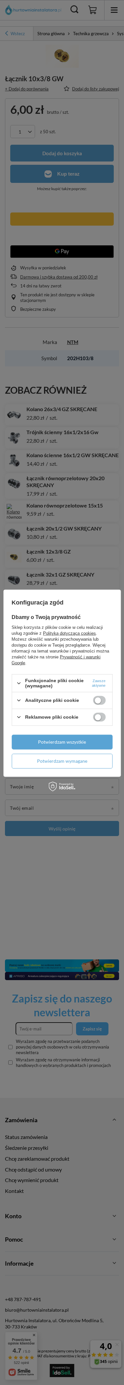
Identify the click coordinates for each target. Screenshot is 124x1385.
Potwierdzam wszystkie (62, 742)
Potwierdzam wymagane (62, 761)
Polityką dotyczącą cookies (69, 633)
